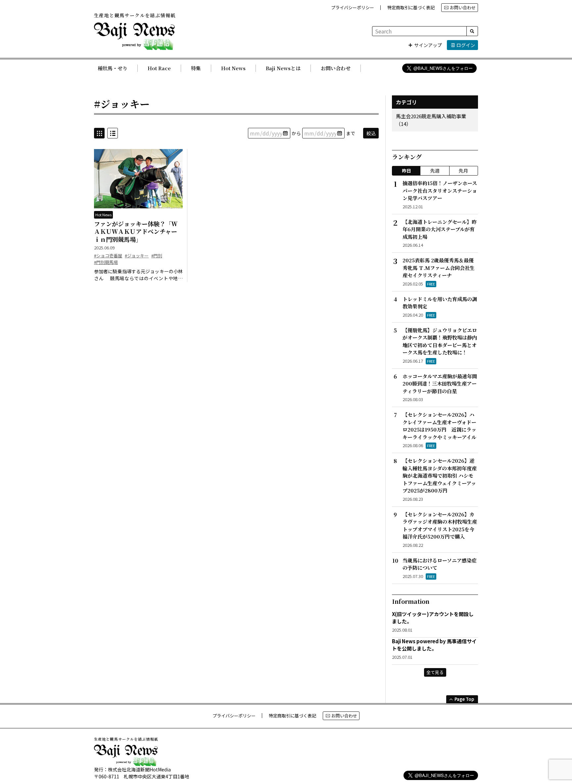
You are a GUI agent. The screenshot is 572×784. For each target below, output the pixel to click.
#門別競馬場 (106, 262)
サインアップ (428, 45)
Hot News (233, 68)
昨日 (406, 170)
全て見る (435, 672)
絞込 (371, 133)
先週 (435, 170)
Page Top (464, 699)
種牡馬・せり (112, 68)
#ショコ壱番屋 (108, 255)
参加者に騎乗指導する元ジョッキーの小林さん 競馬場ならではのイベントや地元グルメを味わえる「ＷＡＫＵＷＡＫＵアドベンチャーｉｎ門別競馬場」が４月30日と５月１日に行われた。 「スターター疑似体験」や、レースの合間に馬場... (138, 275)
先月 (463, 170)
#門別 (156, 255)
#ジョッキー (137, 255)
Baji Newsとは (283, 68)
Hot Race (159, 68)
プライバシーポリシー (352, 7)
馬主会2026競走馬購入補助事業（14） (431, 120)
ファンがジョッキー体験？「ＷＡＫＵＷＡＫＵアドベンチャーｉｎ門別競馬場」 (135, 231)
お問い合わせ (463, 7)
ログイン (465, 45)
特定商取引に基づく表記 (411, 7)
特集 (196, 68)
